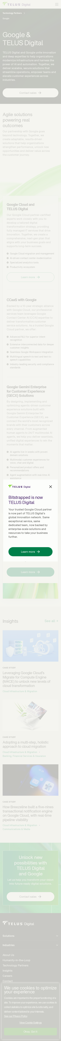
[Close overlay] (50, 486)
